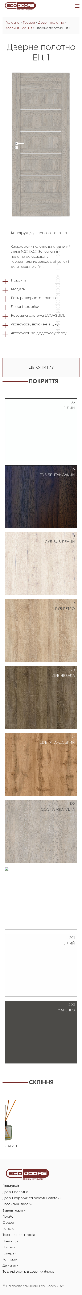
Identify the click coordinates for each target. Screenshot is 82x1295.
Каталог (9, 1229)
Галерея (9, 1253)
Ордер (8, 1223)
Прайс (8, 1216)
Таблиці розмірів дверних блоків (28, 1271)
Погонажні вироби (17, 1204)
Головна (12, 22)
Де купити (10, 1265)
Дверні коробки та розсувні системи (32, 1198)
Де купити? (41, 367)
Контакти (10, 1259)
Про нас (9, 1247)
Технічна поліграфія (19, 1235)
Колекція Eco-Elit (19, 28)
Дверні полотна (51, 22)
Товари (29, 22)
